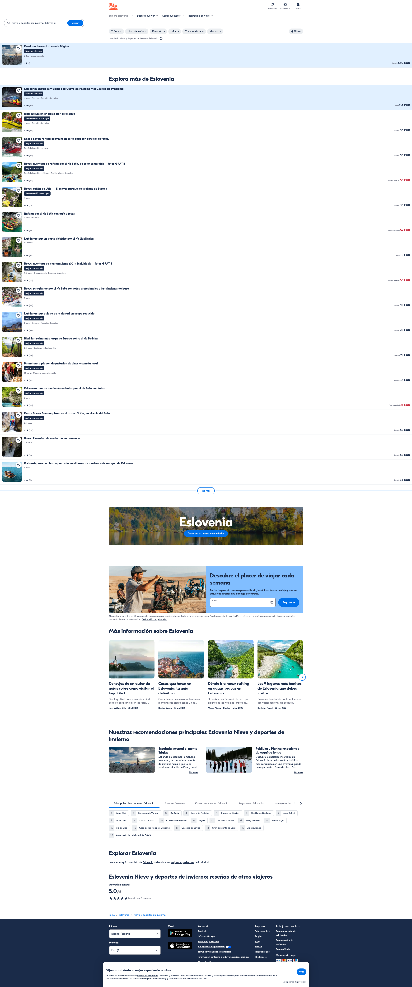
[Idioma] (285, 4)
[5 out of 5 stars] (118, 898)
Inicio (112, 915)
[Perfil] (298, 4)
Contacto (202, 931)
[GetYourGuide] (113, 6)
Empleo (258, 936)
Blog (257, 941)
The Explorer (261, 957)
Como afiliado (283, 949)
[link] (206, 55)
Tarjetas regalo (262, 951)
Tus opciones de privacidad (211, 946)
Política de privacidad (208, 941)
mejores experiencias (182, 862)
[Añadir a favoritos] (19, 48)
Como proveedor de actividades (286, 933)
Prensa (258, 946)
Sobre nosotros (262, 931)
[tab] (134, 803)
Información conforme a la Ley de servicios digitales (223, 957)
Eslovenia (148, 862)
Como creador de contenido (284, 942)
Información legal (206, 936)
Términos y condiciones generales (214, 951)
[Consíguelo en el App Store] (180, 946)
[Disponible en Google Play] (180, 933)
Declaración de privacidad (154, 619)
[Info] (161, 38)
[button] (206, 55)
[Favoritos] (272, 4)
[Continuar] (302, 677)
